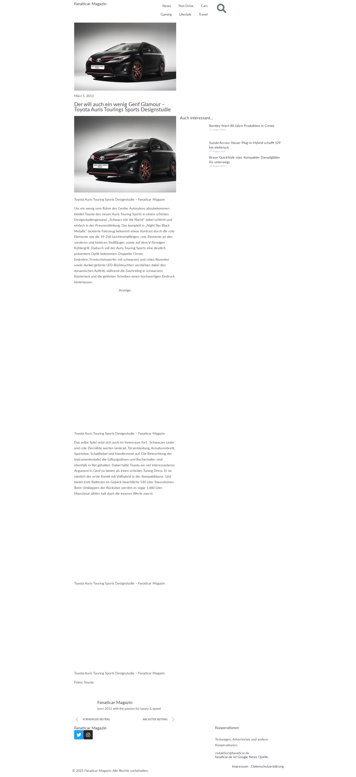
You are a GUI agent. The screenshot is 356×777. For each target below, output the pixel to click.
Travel (203, 14)
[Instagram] (88, 734)
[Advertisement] (125, 318)
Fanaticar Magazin (90, 4)
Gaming (166, 14)
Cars (204, 6)
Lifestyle (185, 14)
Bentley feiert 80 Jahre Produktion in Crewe (241, 126)
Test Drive (186, 6)
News (166, 6)
